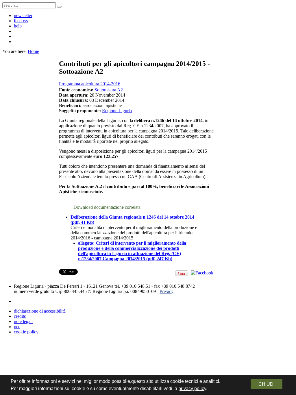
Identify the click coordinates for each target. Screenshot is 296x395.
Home (33, 51)
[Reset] (59, 7)
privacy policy (192, 388)
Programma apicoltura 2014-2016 (89, 83)
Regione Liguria (117, 110)
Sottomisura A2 (109, 89)
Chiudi (266, 384)
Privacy (166, 291)
